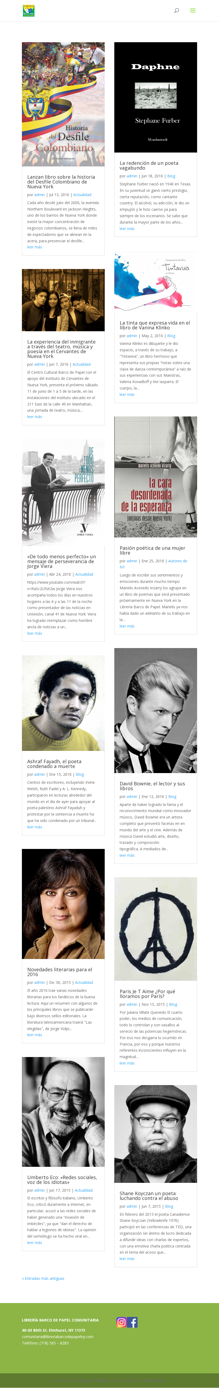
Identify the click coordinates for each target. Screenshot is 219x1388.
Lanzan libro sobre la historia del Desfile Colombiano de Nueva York (61, 182)
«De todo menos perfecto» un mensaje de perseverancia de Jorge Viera (61, 561)
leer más (34, 246)
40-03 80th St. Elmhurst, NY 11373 (53, 1330)
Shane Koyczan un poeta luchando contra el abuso (149, 1195)
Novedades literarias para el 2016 (59, 971)
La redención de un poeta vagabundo (149, 165)
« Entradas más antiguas (43, 1278)
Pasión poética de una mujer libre (152, 550)
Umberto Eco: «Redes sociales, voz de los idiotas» (62, 1179)
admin (39, 194)
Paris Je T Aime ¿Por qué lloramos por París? (147, 993)
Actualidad (82, 194)
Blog (80, 774)
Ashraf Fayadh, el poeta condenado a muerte (54, 763)
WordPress (155, 1380)
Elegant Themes (94, 1380)
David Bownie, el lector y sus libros (152, 786)
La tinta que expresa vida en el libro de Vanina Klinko (155, 325)
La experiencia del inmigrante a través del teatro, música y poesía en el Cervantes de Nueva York (61, 348)
